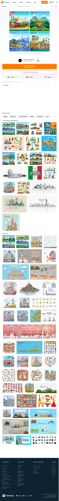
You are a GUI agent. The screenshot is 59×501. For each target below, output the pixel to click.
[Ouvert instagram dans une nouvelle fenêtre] (19, 495)
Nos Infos (34, 469)
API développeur (6, 476)
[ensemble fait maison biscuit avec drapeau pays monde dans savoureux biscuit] (27, 401)
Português (53, 469)
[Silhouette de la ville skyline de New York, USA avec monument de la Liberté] (42, 203)
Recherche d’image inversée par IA (6, 479)
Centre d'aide (35, 465)
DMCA (18, 469)
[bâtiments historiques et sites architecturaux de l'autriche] (36, 128)
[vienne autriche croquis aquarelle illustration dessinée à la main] (36, 241)
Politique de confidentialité (50, 496)
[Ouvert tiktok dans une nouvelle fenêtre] (26, 495)
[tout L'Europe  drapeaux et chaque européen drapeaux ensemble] (12, 388)
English (52, 465)
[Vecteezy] (2, 2)
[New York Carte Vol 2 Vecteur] (14, 203)
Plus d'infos (6, 85)
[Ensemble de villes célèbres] (8, 158)
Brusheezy (4, 465)
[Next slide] (53, 116)
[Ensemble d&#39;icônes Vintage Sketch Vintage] (23, 187)
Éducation (4, 474)
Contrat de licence (19, 466)
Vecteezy (4, 467)
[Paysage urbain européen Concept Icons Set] (22, 128)
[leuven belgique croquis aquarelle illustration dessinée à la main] (9, 288)
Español (52, 467)
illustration (13, 116)
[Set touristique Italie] (22, 158)
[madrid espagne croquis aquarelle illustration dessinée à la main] (9, 187)
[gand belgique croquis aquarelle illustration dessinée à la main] (22, 316)
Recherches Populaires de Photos (20, 480)
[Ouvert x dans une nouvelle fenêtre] (28, 495)
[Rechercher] (52, 6)
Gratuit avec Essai (29, 66)
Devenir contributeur (35, 472)
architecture (40, 116)
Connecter (51, 2)
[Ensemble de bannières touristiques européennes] (8, 128)
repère (48, 116)
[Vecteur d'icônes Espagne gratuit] (47, 401)
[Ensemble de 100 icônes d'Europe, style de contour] (50, 241)
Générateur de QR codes (5, 487)
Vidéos (21, 2)
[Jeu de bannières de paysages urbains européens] (36, 158)
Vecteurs (7, 2)
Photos (14, 2)
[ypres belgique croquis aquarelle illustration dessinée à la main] (8, 347)
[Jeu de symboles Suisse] (50, 158)
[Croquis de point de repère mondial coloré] (50, 173)
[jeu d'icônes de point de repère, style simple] (44, 440)
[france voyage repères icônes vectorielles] (49, 288)
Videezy (4, 469)
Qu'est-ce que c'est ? (17, 82)
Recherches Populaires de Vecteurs (20, 475)
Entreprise (4, 471)
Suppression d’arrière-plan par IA (5, 484)
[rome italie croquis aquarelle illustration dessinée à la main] (29, 388)
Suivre (38, 61)
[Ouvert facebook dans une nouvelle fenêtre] (16, 495)
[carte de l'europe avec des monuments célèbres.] (35, 316)
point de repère (23, 116)
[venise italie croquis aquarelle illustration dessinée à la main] (36, 361)
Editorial (28, 2)
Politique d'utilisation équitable (47, 497)
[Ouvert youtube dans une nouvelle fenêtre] (30, 495)
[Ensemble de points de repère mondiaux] (32, 143)
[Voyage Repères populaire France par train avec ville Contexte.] (29, 331)
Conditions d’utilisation (51, 495)
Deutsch (53, 471)
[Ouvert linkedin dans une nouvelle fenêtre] (21, 495)
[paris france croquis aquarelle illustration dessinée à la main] (22, 375)
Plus (35, 2)
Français (53, 474)
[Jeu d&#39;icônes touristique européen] (8, 241)
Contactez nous (36, 467)
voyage (5, 116)
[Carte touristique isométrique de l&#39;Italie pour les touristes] (49, 143)
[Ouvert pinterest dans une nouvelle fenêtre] (23, 495)
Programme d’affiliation (20, 471)
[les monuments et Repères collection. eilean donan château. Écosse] (29, 347)
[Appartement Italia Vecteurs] (13, 143)
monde (32, 116)
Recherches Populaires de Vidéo (20, 484)
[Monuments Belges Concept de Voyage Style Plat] (50, 128)
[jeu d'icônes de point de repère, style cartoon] (44, 302)
